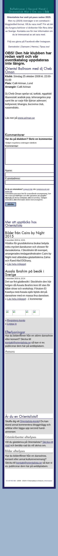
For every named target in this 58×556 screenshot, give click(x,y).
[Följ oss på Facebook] (9, 314)
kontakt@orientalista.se (18, 342)
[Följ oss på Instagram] (36, 314)
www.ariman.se (26, 118)
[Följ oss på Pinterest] (29, 314)
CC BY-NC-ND (11, 481)
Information (48, 481)
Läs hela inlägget (16, 264)
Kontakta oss (23, 31)
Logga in (12, 324)
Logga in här (27, 189)
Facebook (30, 41)
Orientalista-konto (29, 421)
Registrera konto (16, 320)
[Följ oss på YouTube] (19, 314)
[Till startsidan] (29, 3)
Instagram (45, 41)
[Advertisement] (29, 384)
